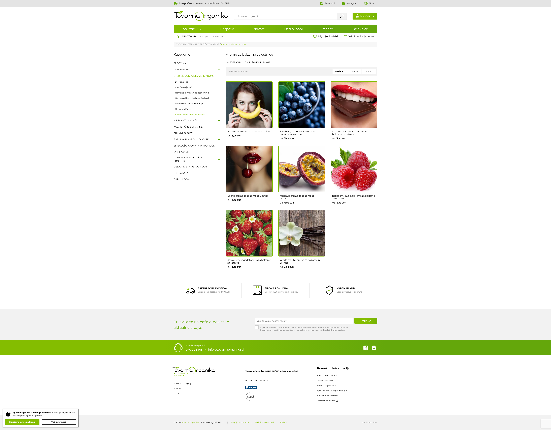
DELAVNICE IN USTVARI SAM (190, 166)
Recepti (328, 29)
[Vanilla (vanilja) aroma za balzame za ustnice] (301, 233)
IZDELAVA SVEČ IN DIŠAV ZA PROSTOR (190, 159)
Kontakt (178, 388)
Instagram (373, 347)
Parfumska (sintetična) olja (189, 103)
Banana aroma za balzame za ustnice (248, 131)
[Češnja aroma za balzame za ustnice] (249, 169)
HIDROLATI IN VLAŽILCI (187, 120)
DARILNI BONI (182, 179)
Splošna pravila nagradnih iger (332, 390)
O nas (176, 393)
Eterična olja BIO (183, 87)
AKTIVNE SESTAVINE (185, 133)
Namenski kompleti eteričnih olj (192, 98)
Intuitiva (369, 422)
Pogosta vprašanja (326, 385)
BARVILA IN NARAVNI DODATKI (191, 139)
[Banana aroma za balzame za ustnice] (249, 104)
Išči (342, 16)
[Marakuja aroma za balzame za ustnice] (301, 169)
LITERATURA (181, 173)
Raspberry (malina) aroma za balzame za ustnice (353, 197)
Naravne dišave (183, 109)
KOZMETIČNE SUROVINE (188, 126)
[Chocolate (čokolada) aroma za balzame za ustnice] (354, 104)
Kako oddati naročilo (327, 375)
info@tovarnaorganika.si (226, 349)
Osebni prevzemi (325, 380)
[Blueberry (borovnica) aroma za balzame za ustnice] (301, 104)
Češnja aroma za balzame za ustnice (248, 195)
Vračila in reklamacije (327, 395)
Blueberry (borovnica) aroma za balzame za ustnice (297, 133)
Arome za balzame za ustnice (233, 44)
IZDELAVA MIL (182, 152)
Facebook (365, 347)
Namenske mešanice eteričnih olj (192, 92)
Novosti (259, 29)
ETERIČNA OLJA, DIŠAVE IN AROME (203, 44)
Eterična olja (181, 82)
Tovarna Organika (190, 422)
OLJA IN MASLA (182, 69)
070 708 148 (194, 349)
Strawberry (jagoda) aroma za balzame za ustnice (249, 261)
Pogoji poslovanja (240, 422)
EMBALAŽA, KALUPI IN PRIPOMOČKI (195, 145)
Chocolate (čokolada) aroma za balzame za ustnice (349, 133)
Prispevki (227, 29)
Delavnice (360, 29)
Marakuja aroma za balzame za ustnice (297, 197)
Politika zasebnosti (264, 422)
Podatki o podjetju (183, 383)
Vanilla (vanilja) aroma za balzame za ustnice (300, 261)
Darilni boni (293, 29)
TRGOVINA (181, 44)
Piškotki (284, 422)
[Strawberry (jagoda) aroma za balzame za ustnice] (249, 233)
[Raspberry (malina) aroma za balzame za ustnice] (354, 169)
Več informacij (58, 422)
